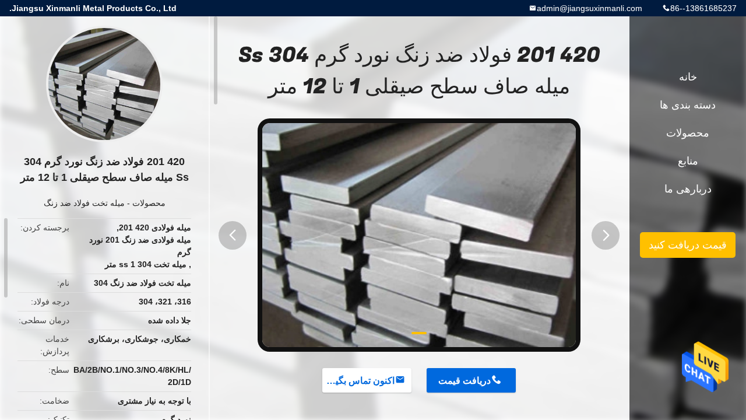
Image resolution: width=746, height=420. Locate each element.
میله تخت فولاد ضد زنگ (84, 203)
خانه (688, 77)
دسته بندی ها (688, 105)
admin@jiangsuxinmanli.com (589, 8)
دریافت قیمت (464, 381)
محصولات (149, 203)
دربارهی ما (688, 189)
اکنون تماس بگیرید (359, 381)
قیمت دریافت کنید (688, 245)
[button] (233, 235)
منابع (688, 161)
